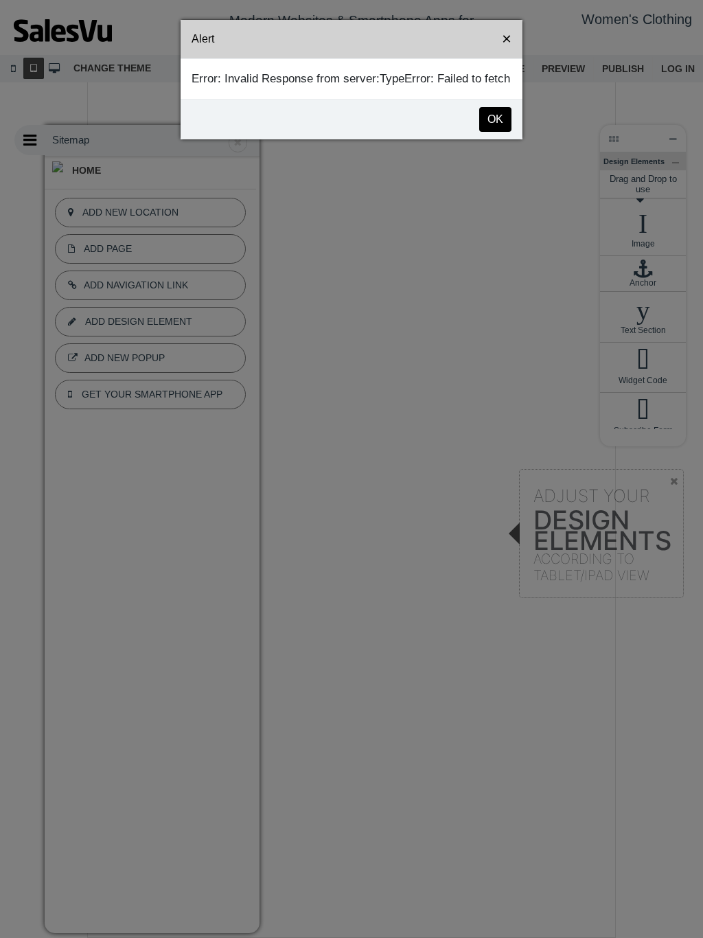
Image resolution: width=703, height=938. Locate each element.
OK (495, 119)
